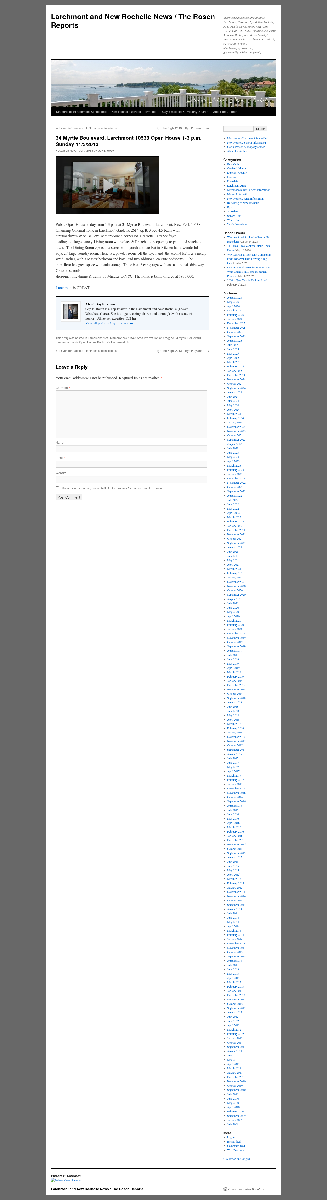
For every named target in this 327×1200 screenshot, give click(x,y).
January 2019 (234, 681)
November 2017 (236, 741)
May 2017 (233, 767)
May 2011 (233, 1059)
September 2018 (236, 698)
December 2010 (236, 1077)
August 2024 (234, 392)
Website (61, 473)
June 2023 (233, 452)
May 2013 (233, 973)
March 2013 (234, 982)
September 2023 (236, 439)
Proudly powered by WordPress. (246, 1189)
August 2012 (234, 1012)
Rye (229, 207)
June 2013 (233, 969)
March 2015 (234, 879)
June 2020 (233, 607)
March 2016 (234, 827)
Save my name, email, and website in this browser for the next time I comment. (112, 488)
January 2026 (234, 319)
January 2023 (234, 474)
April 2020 (233, 616)
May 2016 (233, 818)
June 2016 (233, 814)
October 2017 (235, 745)
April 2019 (233, 668)
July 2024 (232, 396)
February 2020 (235, 625)
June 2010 (233, 1098)
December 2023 (236, 426)
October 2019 (235, 642)
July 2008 (232, 1124)
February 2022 (235, 521)
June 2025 (233, 349)
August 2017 (234, 754)
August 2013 (234, 960)
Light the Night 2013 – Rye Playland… (182, 128)
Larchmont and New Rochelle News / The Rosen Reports (133, 20)
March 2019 (234, 672)
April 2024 (233, 409)
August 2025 (234, 340)
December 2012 (236, 995)
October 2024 (235, 383)
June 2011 (233, 1055)
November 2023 (236, 431)
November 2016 (236, 792)
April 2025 (233, 358)
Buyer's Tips (234, 164)
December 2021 (236, 530)
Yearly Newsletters (238, 224)
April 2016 (233, 823)
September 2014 (236, 904)
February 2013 (235, 986)
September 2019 (236, 646)
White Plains (234, 220)
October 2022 (235, 487)
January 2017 (234, 784)
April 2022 (233, 513)
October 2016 (235, 797)
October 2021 (235, 538)
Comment (63, 387)
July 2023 (232, 448)
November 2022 (236, 482)
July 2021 (232, 551)
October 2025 (235, 332)
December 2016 (236, 788)
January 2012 (234, 1038)
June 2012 (233, 1021)
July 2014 (232, 913)
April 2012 (233, 1025)
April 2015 (233, 874)
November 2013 (236, 948)
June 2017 (233, 762)
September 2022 (236, 491)
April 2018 (233, 719)
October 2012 (235, 1004)
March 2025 (234, 362)
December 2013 (236, 943)
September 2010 (236, 1090)
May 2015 (233, 870)
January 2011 (234, 1072)
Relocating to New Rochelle (243, 203)
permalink (122, 342)
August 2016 (234, 805)
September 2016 (236, 801)
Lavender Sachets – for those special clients (86, 128)
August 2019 (234, 650)
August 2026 (234, 297)
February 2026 (235, 315)
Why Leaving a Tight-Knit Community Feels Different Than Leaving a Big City (249, 258)
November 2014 (236, 896)
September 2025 (236, 336)
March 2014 (234, 930)
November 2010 (236, 1081)
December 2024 (236, 375)
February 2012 (235, 1034)
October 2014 (235, 900)
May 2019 (233, 663)
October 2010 (235, 1085)
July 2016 (232, 810)
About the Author (225, 111)
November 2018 (236, 689)
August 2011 (234, 1051)
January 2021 (234, 577)
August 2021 (234, 547)
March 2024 (234, 414)
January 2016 (234, 836)
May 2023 (233, 457)
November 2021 (236, 534)
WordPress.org (235, 1150)
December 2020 (236, 581)
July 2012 (232, 1016)
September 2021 (236, 543)
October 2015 (235, 848)
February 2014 (235, 935)
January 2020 (234, 629)
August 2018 (234, 702)
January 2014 (234, 939)
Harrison (232, 177)
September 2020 (236, 594)
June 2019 (233, 659)
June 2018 (233, 711)
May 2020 (233, 612)
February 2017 (235, 780)
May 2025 (233, 353)
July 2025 (232, 345)
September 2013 (236, 956)
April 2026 (233, 306)
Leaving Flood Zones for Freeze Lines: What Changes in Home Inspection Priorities (249, 271)
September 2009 (236, 1115)
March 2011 (234, 1068)
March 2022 (234, 517)
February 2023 (235, 470)
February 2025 (235, 366)
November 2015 (236, 844)
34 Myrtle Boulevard (188, 338)
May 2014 (233, 922)
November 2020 (236, 586)
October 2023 (235, 435)
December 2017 (236, 737)
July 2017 (232, 758)
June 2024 (233, 401)
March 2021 (234, 569)
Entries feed (234, 1141)
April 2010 (233, 1107)
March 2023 (234, 465)
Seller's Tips (234, 215)
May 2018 (233, 715)
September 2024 (236, 388)
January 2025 (234, 370)
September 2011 (236, 1047)
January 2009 (234, 1120)
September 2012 (236, 1008)
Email (60, 458)
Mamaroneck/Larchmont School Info (81, 111)
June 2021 (233, 556)
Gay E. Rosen (107, 150)
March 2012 (234, 1029)
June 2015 (233, 866)
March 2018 (234, 724)
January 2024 (234, 422)
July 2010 (232, 1094)
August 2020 (234, 599)
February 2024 (235, 418)
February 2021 (235, 573)
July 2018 (232, 706)
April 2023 (233, 461)
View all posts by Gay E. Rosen (109, 323)
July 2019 (232, 655)
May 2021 (233, 560)
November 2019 (236, 637)
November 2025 (236, 327)
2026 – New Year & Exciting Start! (247, 280)
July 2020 (232, 603)
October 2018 (235, 693)
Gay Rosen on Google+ (236, 1159)
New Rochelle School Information (134, 111)
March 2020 (234, 620)
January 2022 (234, 526)
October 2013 (235, 952)
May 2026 (233, 302)
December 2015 (236, 840)
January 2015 (234, 887)
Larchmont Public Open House (76, 342)
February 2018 (235, 728)
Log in (231, 1137)
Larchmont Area (98, 338)
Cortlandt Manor (236, 168)
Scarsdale (232, 211)
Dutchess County (237, 172)
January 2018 (234, 732)
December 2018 (236, 685)
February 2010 (235, 1111)
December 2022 (236, 478)
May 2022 (233, 508)
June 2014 (233, 917)
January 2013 (234, 991)
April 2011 (233, 1064)
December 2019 (236, 633)
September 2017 (236, 749)
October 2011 (235, 1042)
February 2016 (235, 831)
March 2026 (234, 310)
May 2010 (233, 1103)
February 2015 (235, 883)
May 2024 (233, 405)
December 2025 (236, 323)
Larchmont (64, 287)
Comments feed (236, 1146)
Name (61, 442)
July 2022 (232, 500)
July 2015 (232, 861)
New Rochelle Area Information (245, 198)
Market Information (238, 194)
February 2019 (235, 676)
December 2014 (236, 892)
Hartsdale (232, 181)
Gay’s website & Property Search (185, 111)
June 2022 (233, 504)
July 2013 (232, 965)
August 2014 (234, 909)
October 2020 (235, 590)
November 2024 (236, 379)
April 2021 (233, 564)
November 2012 (236, 999)
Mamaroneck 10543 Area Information (134, 338)
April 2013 (233, 978)
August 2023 (234, 444)
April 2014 (233, 926)
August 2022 (234, 495)
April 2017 (233, 771)
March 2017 (234, 775)
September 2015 (236, 853)
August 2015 (234, 857)
